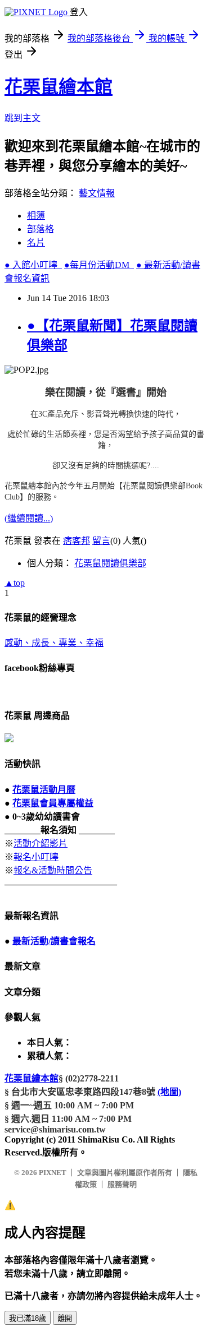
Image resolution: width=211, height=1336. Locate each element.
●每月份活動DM (99, 265)
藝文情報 (97, 193)
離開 (64, 1318)
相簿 (36, 215)
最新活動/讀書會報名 (54, 941)
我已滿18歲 (27, 1318)
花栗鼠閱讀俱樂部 (110, 563)
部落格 (40, 229)
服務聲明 (122, 1184)
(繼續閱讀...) (29, 518)
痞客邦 (76, 541)
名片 (36, 242)
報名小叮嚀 (36, 857)
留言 (101, 541)
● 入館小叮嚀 (33, 265)
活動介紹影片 (41, 843)
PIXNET (52, 1172)
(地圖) (169, 1092)
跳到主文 (23, 118)
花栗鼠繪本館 (59, 87)
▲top (15, 583)
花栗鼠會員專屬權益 (52, 803)
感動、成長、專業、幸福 (54, 643)
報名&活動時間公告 (53, 870)
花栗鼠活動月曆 (43, 789)
